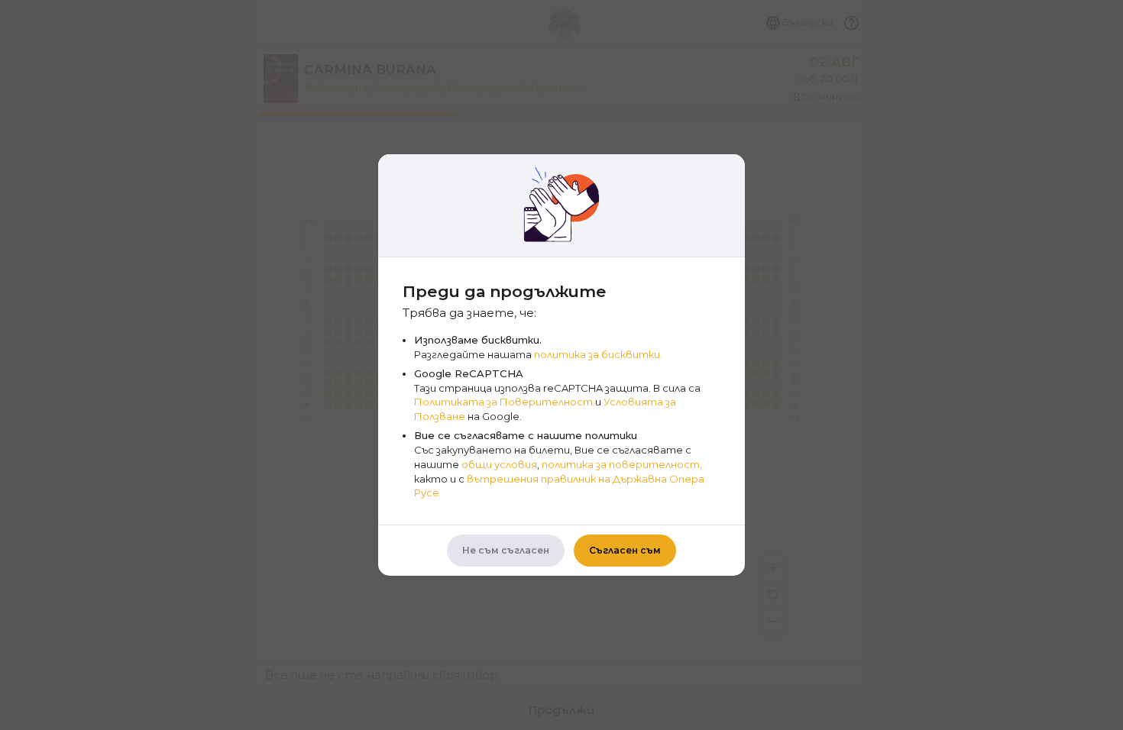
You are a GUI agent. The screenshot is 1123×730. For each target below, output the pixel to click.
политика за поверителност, (622, 464)
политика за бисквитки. (598, 354)
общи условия (499, 464)
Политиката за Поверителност (503, 402)
